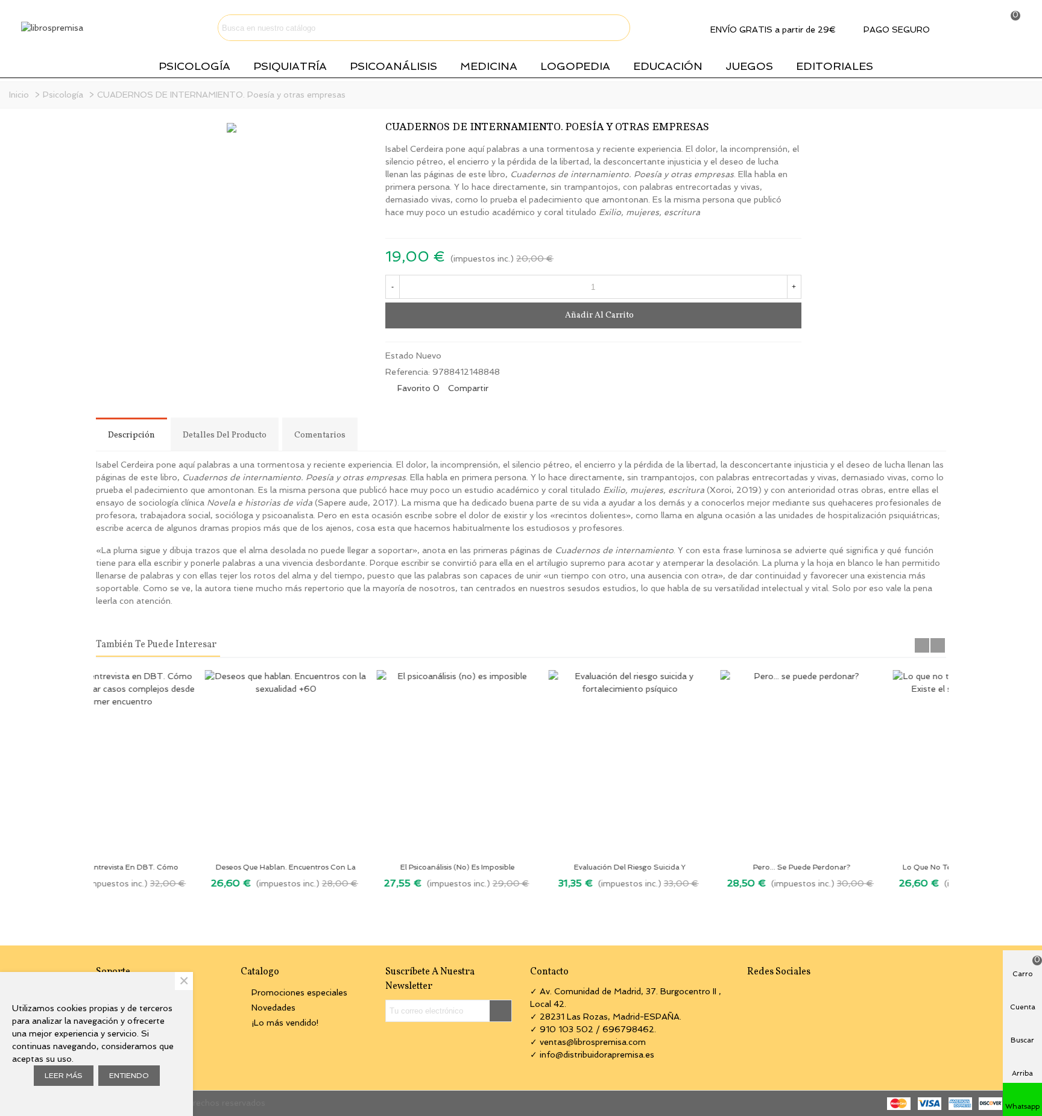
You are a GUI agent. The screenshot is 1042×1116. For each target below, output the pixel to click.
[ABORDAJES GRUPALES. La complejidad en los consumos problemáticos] (792, 130)
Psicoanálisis (393, 66)
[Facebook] (752, 993)
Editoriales (834, 66)
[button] (922, 645)
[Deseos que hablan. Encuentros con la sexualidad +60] (177, 763)
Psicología (194, 66)
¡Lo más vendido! (285, 1022)
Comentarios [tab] (320, 435)
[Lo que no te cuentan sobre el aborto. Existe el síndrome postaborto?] (865, 763)
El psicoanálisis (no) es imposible (349, 867)
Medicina (488, 66)
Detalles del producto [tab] (225, 435)
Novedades (273, 1007)
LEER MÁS (64, 1075)
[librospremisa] (90, 27)
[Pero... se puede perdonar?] (692, 763)
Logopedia (575, 66)
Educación (668, 66)
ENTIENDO (129, 1075)
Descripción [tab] (131, 435)
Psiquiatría (290, 66)
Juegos (749, 66)
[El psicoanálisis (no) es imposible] (349, 763)
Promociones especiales (299, 992)
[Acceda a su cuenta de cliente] (972, 27)
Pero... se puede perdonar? (693, 867)
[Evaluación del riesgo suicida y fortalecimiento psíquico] (521, 763)
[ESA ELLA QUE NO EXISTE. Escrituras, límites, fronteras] (773, 130)
